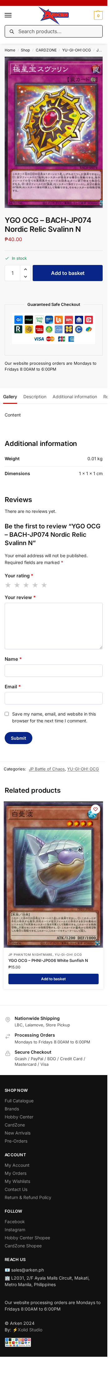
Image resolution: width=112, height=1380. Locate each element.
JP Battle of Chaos (47, 768)
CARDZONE (46, 50)
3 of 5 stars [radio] (26, 585)
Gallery (10, 396)
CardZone (15, 1124)
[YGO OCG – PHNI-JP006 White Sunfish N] (53, 874)
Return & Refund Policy (28, 1197)
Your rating (19, 576)
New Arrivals (17, 1132)
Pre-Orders (16, 1141)
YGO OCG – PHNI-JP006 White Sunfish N (48, 960)
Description (34, 396)
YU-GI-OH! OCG (76, 50)
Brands (12, 1108)
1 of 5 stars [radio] (8, 585)
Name (13, 659)
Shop (25, 50)
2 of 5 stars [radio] (17, 585)
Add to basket (68, 273)
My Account (17, 1165)
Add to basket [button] (53, 979)
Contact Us (16, 1189)
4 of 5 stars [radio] (35, 585)
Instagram (15, 1229)
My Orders (15, 1173)
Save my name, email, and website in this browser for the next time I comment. (54, 717)
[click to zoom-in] (56, 132)
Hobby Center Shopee (27, 1237)
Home (10, 50)
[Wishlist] (95, 809)
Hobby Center (19, 1116)
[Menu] (14, 15)
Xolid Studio (30, 1329)
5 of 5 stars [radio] (44, 585)
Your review (20, 597)
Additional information (75, 396)
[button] (97, 15)
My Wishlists (17, 1181)
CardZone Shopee (23, 1245)
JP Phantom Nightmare (30, 954)
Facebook (15, 1221)
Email (13, 687)
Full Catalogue (19, 1100)
